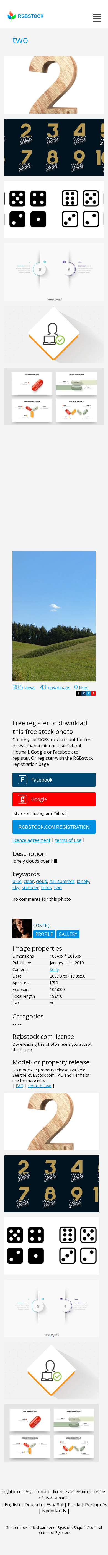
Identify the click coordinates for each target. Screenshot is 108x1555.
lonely (83, 881)
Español (55, 1505)
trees (46, 887)
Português (96, 1505)
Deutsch (33, 1505)
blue (17, 881)
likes (83, 688)
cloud (41, 881)
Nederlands (54, 1511)
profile (44, 934)
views (30, 688)
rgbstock (31, 16)
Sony (54, 969)
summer (30, 887)
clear (29, 881)
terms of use (39, 1085)
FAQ (20, 1085)
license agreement (72, 1491)
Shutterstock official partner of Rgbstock (39, 1527)
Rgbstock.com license (43, 1036)
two (58, 887)
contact (42, 1491)
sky (15, 887)
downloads (59, 688)
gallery (68, 934)
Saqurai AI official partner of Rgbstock (70, 1530)
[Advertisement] (54, 491)
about (61, 1498)
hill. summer (61, 881)
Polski (74, 1505)
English (12, 1505)
